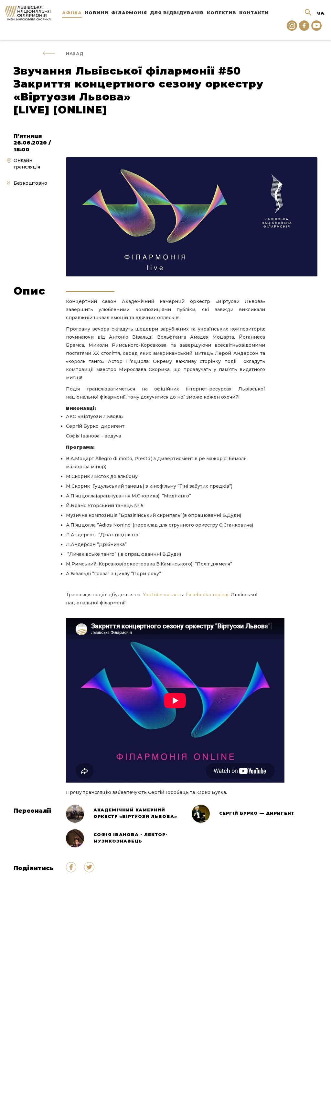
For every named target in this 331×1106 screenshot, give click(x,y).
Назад (75, 53)
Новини (96, 12)
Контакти (254, 12)
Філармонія (129, 12)
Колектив (221, 12)
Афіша (72, 12)
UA (320, 13)
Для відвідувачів (177, 12)
